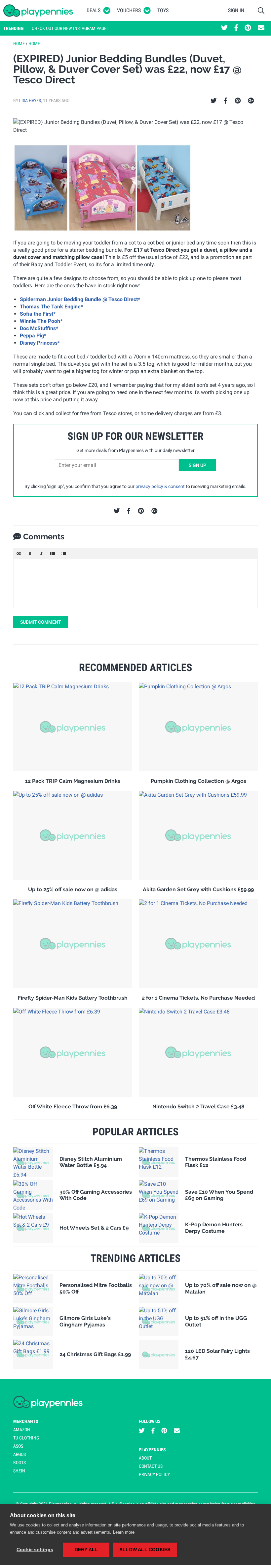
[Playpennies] (38, 10)
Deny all (86, 1549)
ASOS (18, 1446)
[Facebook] (225, 100)
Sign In (236, 10)
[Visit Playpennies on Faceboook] (236, 28)
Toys (163, 10)
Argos (19, 1454)
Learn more (124, 1532)
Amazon (21, 1429)
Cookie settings (35, 1549)
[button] (18, 553)
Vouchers (129, 10)
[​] (135, 583)
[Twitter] (213, 100)
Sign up (197, 465)
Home (19, 43)
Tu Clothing (26, 1437)
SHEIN (19, 1470)
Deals (93, 10)
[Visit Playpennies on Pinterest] (247, 28)
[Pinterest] (238, 100)
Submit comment (40, 622)
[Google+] (251, 100)
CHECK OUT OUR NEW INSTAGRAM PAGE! (69, 28)
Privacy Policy (154, 1474)
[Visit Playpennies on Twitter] (224, 28)
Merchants (25, 1421)
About (145, 1458)
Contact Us (151, 1466)
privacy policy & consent (160, 486)
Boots (19, 1462)
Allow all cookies (144, 1549)
